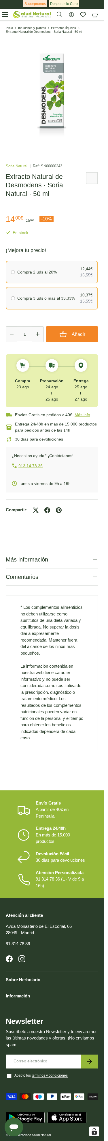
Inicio (9, 28)
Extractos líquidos (63, 28)
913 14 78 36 (30, 465)
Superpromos (35, 4)
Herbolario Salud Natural (34, 1135)
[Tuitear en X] (35, 510)
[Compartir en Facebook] (47, 510)
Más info (82, 414)
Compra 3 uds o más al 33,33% (46, 298)
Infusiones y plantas (32, 28)
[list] (52, 92)
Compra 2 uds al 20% (37, 272)
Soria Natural (17, 166)
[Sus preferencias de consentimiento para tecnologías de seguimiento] (94, 1131)
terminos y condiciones (50, 1075)
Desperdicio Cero (64, 4)
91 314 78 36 (18, 943)
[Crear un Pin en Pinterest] (59, 510)
